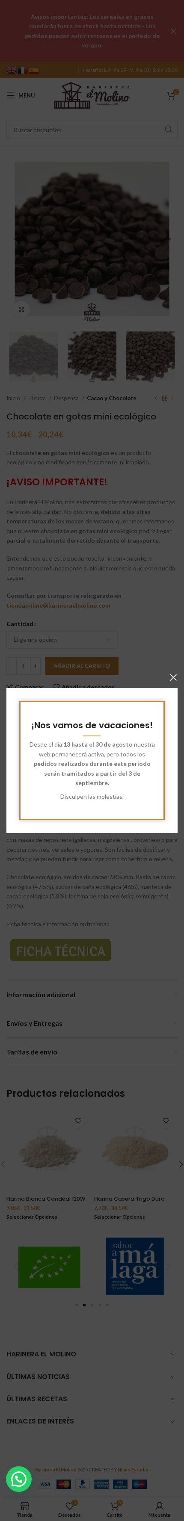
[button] (19, 1479)
